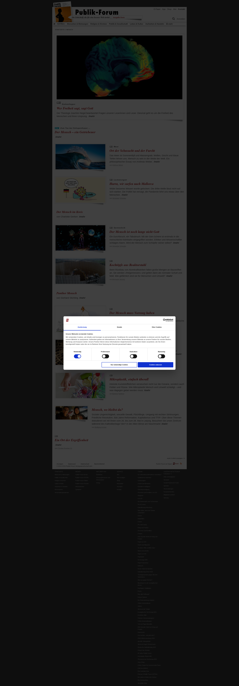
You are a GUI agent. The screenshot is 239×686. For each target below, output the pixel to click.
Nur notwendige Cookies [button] (119, 365)
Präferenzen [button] (105, 351)
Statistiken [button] (133, 351)
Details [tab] (119, 327)
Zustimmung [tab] (82, 327)
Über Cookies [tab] (157, 327)
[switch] (105, 356)
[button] (77, 351)
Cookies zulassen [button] (155, 365)
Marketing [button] (161, 351)
